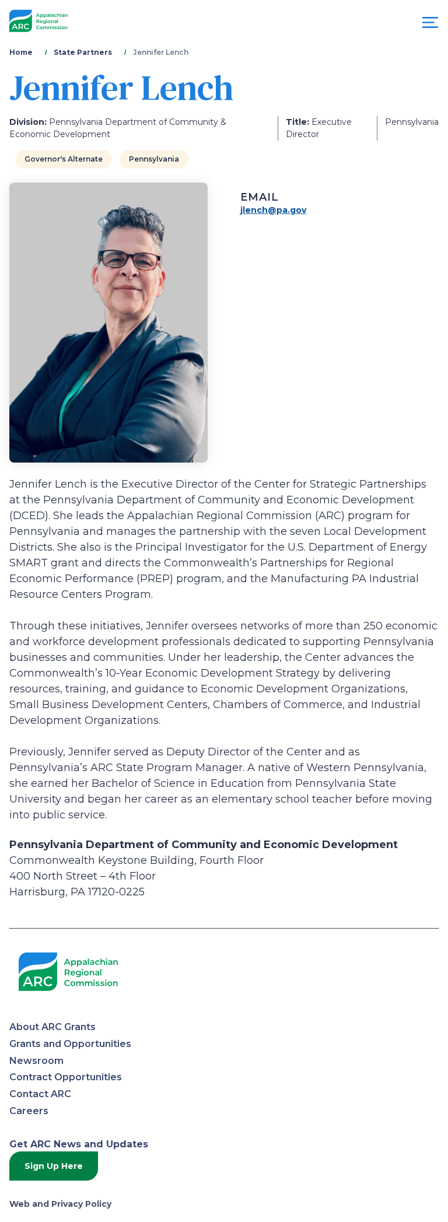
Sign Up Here (53, 1166)
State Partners (83, 52)
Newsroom (36, 1060)
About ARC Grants (52, 1026)
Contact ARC (40, 1094)
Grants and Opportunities (70, 1043)
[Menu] (430, 25)
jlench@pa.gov (273, 210)
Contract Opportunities (65, 1077)
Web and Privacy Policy (60, 1204)
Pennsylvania (154, 159)
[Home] (38, 21)
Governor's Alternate (63, 159)
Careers (28, 1110)
